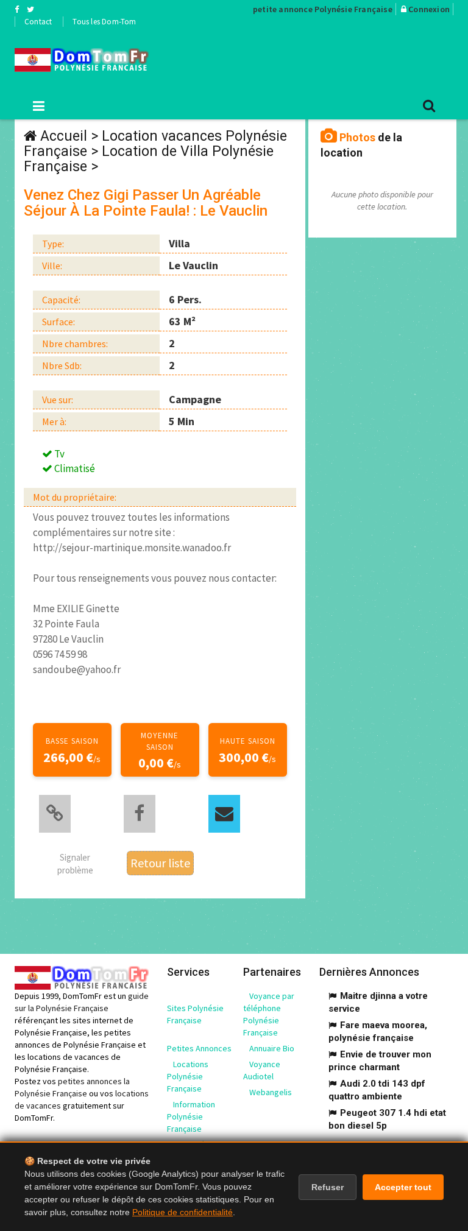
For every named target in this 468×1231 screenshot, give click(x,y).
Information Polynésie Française (191, 1116)
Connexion (429, 9)
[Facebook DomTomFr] (17, 9)
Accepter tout (403, 1187)
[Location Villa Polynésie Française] (82, 60)
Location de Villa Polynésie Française (149, 159)
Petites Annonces (199, 1048)
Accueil (63, 136)
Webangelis (270, 1092)
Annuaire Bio (271, 1048)
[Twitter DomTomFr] (30, 9)
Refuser (327, 1187)
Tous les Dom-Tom (104, 21)
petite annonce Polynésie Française (322, 9)
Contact (38, 21)
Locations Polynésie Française (187, 1076)
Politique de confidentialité (182, 1212)
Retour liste (160, 862)
